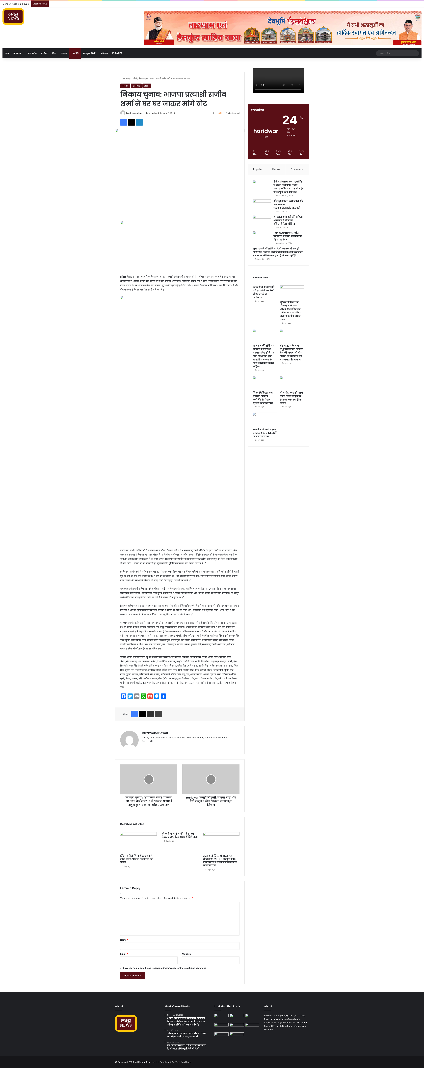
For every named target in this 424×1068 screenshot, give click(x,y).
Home (125, 78)
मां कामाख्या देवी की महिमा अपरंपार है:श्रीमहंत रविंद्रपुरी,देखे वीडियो (288, 220)
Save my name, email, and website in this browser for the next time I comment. (164, 968)
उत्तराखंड (17, 53)
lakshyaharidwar (134, 113)
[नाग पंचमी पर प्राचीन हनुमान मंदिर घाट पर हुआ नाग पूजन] (237, 1036)
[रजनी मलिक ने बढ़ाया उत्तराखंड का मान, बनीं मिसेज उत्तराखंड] (265, 419)
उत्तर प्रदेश (32, 53)
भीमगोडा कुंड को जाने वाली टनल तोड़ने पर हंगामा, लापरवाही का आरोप (291, 398)
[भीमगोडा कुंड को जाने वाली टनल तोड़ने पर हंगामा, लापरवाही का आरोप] (292, 383)
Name (124, 939)
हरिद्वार (146, 85)
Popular (257, 169)
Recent (276, 169)
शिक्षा (54, 53)
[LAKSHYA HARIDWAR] (13, 16)
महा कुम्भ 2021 (89, 53)
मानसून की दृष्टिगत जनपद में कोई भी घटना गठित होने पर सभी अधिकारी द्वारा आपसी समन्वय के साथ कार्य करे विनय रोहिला (263, 356)
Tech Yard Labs (183, 1062)
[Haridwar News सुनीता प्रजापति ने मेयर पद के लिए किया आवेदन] (262, 237)
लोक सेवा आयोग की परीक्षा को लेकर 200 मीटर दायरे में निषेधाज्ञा (180, 835)
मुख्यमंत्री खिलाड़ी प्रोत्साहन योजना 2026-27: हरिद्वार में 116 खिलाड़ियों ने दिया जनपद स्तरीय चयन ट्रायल (220, 860)
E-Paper (117, 53)
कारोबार (44, 53)
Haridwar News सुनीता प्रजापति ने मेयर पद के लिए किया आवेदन (287, 236)
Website (186, 954)
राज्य (7, 53)
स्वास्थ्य (64, 53)
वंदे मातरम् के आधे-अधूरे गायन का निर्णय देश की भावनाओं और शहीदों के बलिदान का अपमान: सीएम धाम (291, 352)
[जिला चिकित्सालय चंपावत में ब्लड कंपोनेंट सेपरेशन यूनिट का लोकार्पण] (265, 383)
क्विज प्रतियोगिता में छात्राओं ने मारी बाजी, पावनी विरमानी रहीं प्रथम (136, 859)
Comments (297, 169)
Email (124, 954)
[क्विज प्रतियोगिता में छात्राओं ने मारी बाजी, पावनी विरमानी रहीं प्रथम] (138, 842)
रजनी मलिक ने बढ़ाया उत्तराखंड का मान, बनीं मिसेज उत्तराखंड (265, 433)
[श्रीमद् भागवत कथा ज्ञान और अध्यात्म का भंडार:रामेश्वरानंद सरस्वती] (262, 205)
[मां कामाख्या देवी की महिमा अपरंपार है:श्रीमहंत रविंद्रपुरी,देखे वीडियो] (262, 221)
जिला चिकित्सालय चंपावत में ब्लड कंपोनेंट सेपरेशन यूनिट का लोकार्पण (263, 398)
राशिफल (104, 53)
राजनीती (75, 53)
